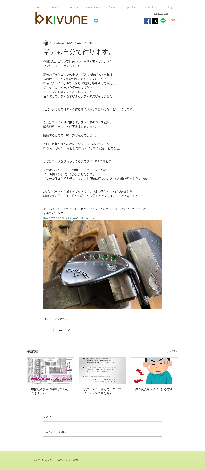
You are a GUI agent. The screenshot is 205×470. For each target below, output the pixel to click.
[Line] (163, 21)
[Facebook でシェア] (44, 330)
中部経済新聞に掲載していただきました (50, 391)
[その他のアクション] (160, 43)
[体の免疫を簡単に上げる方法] (154, 371)
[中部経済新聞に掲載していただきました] (50, 371)
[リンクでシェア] (68, 330)
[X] (155, 21)
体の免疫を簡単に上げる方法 (154, 389)
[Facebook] (147, 21)
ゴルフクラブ (60, 319)
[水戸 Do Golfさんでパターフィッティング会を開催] (102, 371)
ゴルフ (47, 319)
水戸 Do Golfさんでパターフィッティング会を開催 (102, 391)
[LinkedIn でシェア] (60, 330)
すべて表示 (172, 351)
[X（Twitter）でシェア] (52, 330)
